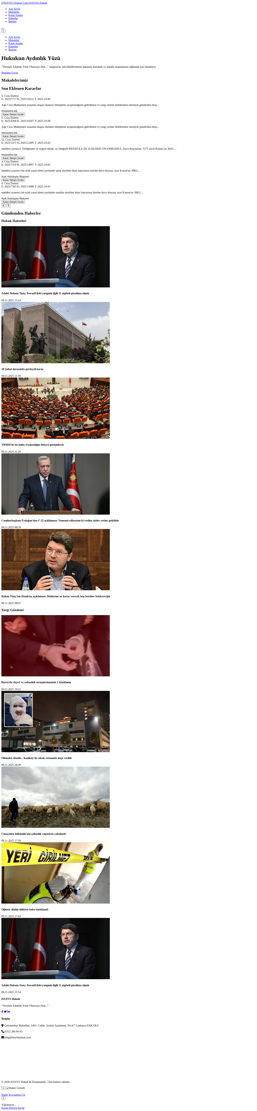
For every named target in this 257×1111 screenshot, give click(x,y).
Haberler (13, 18)
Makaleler (13, 12)
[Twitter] (5, 1011)
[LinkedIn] (8, 1011)
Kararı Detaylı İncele (13, 114)
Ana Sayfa (14, 8)
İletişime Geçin (9, 72)
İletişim (12, 21)
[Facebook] (2, 1011)
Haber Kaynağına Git (13, 1094)
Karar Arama (15, 15)
